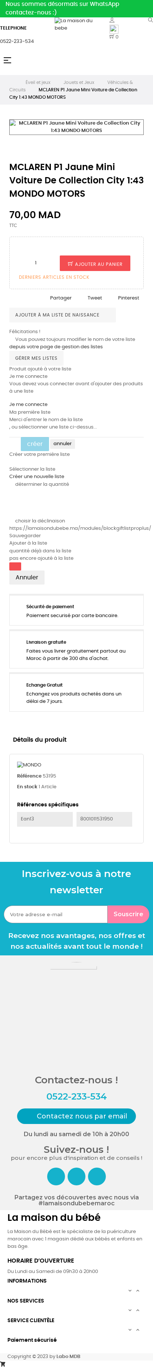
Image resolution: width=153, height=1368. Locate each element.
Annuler (27, 577)
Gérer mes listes (36, 358)
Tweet (95, 298)
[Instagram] (76, 1176)
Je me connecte (28, 404)
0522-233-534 (17, 41)
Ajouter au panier (98, 264)
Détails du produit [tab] (39, 740)
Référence (29, 776)
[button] (76, 1116)
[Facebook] (56, 1176)
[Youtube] (97, 1176)
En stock (27, 787)
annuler (62, 443)
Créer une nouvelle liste (36, 476)
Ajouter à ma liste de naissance (58, 315)
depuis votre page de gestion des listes (56, 347)
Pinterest (128, 298)
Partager (61, 298)
